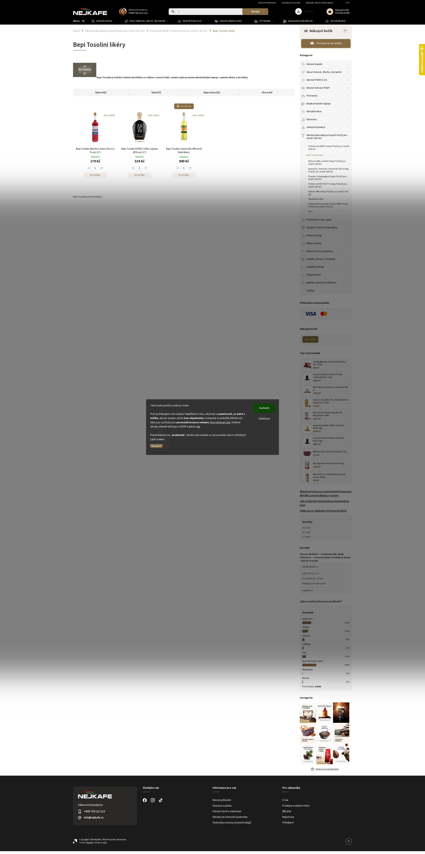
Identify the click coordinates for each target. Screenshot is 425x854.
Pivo (310, 211)
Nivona (305, 678)
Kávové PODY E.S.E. (317, 80)
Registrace (288, 817)
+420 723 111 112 (310, 573)
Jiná (304, 652)
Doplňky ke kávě (315, 267)
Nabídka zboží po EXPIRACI (321, 282)
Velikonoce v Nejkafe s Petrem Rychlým (323, 511)
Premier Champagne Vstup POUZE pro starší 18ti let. (327, 178)
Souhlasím (264, 408)
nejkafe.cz (307, 590)
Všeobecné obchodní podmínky (230, 817)
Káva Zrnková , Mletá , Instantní (323, 72)
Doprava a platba (291, 2)
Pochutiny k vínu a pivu (319, 220)
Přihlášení (288, 822)
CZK (347, 2)
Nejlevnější (100, 92)
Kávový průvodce (267, 2)
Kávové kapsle (314, 64)
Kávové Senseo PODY (318, 88)
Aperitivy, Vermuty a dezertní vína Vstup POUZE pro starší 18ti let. (328, 170)
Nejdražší (156, 92)
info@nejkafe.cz (310, 566)
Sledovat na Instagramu (327, 769)
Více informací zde (220, 422)
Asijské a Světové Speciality (321, 227)
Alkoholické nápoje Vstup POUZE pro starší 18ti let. (326, 136)
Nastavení (156, 446)
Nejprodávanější (211, 92)
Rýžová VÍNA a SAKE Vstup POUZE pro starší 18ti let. (327, 163)
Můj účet (286, 811)
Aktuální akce (314, 111)
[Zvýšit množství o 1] (101, 168)
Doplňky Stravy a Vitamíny (320, 259)
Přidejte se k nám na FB (313, 583)
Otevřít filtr (185, 106)
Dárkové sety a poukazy (319, 251)
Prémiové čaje (314, 235)
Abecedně (267, 92)
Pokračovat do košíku (329, 43)
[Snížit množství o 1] (88, 168)
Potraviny (311, 95)
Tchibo (305, 627)
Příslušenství (313, 275)
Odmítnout (264, 418)
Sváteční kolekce (315, 127)
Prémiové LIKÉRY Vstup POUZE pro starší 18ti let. (328, 148)
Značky (310, 290)
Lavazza (306, 635)
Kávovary (311, 119)
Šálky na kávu (313, 243)
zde (198, 426)
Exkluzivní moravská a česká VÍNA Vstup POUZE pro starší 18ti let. (328, 205)
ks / (310, 339)
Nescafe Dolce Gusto (312, 661)
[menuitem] (105, 21)
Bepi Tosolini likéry (314, 155)
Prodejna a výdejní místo (296, 806)
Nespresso (307, 619)
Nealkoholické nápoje (318, 103)
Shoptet (89, 842)
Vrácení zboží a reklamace (319, 2)
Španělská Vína (315, 199)
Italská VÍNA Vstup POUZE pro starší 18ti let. (328, 193)
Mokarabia (307, 669)
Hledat (255, 11)
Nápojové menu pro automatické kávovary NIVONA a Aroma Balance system (325, 494)
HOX (105, 842)
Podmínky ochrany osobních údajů (231, 822)
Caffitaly (306, 644)
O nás (285, 800)
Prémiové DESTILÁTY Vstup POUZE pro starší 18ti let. (327, 185)
